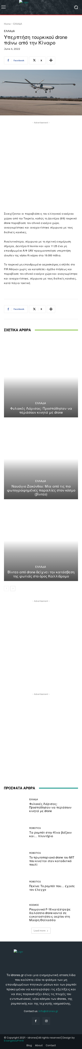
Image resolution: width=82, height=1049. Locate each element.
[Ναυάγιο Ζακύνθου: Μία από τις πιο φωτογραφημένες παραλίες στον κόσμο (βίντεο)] (41, 458)
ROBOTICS (35, 828)
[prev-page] (6, 588)
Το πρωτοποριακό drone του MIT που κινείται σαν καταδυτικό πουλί (51, 860)
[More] (51, 60)
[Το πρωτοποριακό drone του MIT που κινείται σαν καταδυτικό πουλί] (15, 859)
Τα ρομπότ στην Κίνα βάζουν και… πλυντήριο (50, 834)
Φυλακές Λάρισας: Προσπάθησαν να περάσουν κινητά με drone (41, 410)
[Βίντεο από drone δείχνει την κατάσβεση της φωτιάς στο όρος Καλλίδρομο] (41, 540)
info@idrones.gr (48, 1011)
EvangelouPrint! (14, 1040)
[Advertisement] (41, 165)
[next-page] (12, 588)
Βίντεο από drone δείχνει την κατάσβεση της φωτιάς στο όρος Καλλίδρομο (41, 573)
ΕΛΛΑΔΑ (17, 23)
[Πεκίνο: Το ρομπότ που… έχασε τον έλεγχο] (15, 886)
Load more (40, 930)
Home (7, 23)
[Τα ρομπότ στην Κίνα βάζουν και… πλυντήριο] (15, 832)
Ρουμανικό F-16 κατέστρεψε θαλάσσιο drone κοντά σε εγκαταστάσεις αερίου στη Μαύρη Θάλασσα (50, 914)
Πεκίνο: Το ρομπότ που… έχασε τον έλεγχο (52, 887)
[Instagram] (46, 1021)
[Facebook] (36, 1021)
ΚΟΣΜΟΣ (34, 905)
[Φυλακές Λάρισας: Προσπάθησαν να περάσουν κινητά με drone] (41, 376)
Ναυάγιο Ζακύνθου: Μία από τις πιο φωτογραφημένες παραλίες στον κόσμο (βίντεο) (41, 490)
